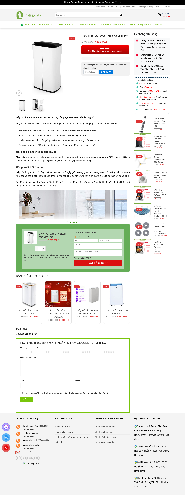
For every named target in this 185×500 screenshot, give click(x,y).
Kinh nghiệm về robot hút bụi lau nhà (72, 437)
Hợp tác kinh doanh (64, 432)
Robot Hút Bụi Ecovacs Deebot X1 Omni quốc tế (160, 140)
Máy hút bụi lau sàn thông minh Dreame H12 (159, 122)
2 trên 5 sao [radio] (40, 352)
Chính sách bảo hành (105, 427)
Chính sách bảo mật (104, 442)
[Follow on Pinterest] (37, 458)
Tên (22, 380)
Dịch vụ (158, 25)
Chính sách (112, 7)
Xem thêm (72, 222)
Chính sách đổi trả (103, 432)
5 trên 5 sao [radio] (97, 352)
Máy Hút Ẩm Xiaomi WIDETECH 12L (87, 312)
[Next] (72, 65)
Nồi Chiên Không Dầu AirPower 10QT (158, 245)
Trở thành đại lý (128, 7)
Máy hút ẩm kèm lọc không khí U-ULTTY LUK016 (58, 313)
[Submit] (121, 15)
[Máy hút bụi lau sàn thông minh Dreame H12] (142, 124)
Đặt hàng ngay (98, 263)
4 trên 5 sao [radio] (76, 352)
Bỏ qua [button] (117, 2)
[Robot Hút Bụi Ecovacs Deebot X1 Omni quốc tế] (142, 142)
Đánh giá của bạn (29, 348)
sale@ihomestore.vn (37, 452)
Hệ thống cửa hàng (145, 7)
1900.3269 (166, 16)
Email (78, 380)
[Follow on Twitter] (27, 458)
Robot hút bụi (45, 25)
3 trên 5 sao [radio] (57, 352)
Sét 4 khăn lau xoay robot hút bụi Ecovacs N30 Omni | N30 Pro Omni (160, 229)
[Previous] (19, 65)
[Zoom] (19, 93)
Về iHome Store (62, 427)
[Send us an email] (32, 458)
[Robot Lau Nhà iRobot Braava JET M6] (142, 177)
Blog (157, 7)
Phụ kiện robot (66, 25)
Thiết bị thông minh (138, 25)
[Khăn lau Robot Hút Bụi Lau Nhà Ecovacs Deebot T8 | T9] (142, 212)
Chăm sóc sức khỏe (112, 25)
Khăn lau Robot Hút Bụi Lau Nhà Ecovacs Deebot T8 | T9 (160, 211)
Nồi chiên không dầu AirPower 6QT (160, 192)
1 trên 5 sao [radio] (24, 352)
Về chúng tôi (100, 7)
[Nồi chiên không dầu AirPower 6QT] (142, 195)
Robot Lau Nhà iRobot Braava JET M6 (160, 175)
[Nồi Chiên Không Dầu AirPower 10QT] (142, 247)
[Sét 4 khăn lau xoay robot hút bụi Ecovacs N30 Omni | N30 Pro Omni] (142, 230)
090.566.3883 (28, 430)
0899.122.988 (140, 487)
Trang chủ (29, 25)
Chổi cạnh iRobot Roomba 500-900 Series (159, 158)
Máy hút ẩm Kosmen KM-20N (116, 312)
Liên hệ (167, 7)
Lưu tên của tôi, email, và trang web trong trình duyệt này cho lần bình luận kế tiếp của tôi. (67, 393)
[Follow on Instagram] (22, 458)
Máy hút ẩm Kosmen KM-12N (29, 312)
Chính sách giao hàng (105, 437)
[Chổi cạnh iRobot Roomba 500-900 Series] (142, 159)
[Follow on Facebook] (18, 458)
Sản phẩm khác (87, 25)
